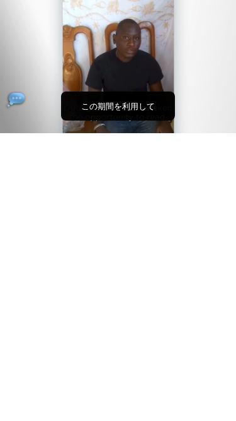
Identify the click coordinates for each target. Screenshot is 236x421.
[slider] (118, 106)
